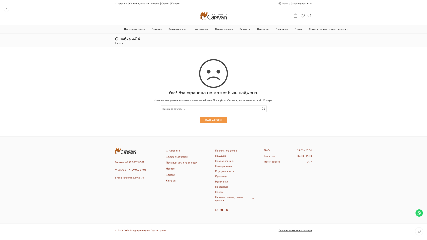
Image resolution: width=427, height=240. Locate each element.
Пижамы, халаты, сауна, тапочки (327, 29)
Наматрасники (200, 29)
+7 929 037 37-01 (134, 162)
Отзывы (165, 3)
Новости (155, 3)
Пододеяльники (177, 29)
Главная (119, 43)
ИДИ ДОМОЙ (213, 120)
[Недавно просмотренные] (419, 231)
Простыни (245, 29)
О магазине (121, 3)
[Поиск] (310, 16)
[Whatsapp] (216, 210)
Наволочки (263, 29)
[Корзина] (295, 16)
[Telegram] (222, 210)
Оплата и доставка (139, 3)
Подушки (157, 29)
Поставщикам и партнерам (181, 162)
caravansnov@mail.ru (133, 177)
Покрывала (282, 29)
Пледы (298, 29)
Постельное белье (134, 29)
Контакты (175, 3)
